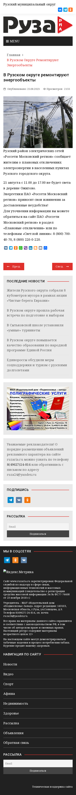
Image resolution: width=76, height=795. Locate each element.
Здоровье (11, 713)
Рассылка (11, 723)
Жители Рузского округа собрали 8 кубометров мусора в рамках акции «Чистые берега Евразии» (37, 295)
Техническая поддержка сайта (52, 786)
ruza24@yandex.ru (21, 474)
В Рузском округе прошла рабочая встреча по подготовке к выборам (35, 313)
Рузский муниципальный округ (29, 4)
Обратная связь (16, 742)
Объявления (13, 733)
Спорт (8, 684)
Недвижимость (15, 703)
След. (60, 266)
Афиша (9, 693)
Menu (14, 41)
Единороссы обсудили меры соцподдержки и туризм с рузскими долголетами (37, 365)
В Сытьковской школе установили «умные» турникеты (35, 327)
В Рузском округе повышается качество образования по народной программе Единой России (37, 345)
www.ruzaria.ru (20, 581)
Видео (8, 674)
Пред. (16, 266)
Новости (10, 664)
